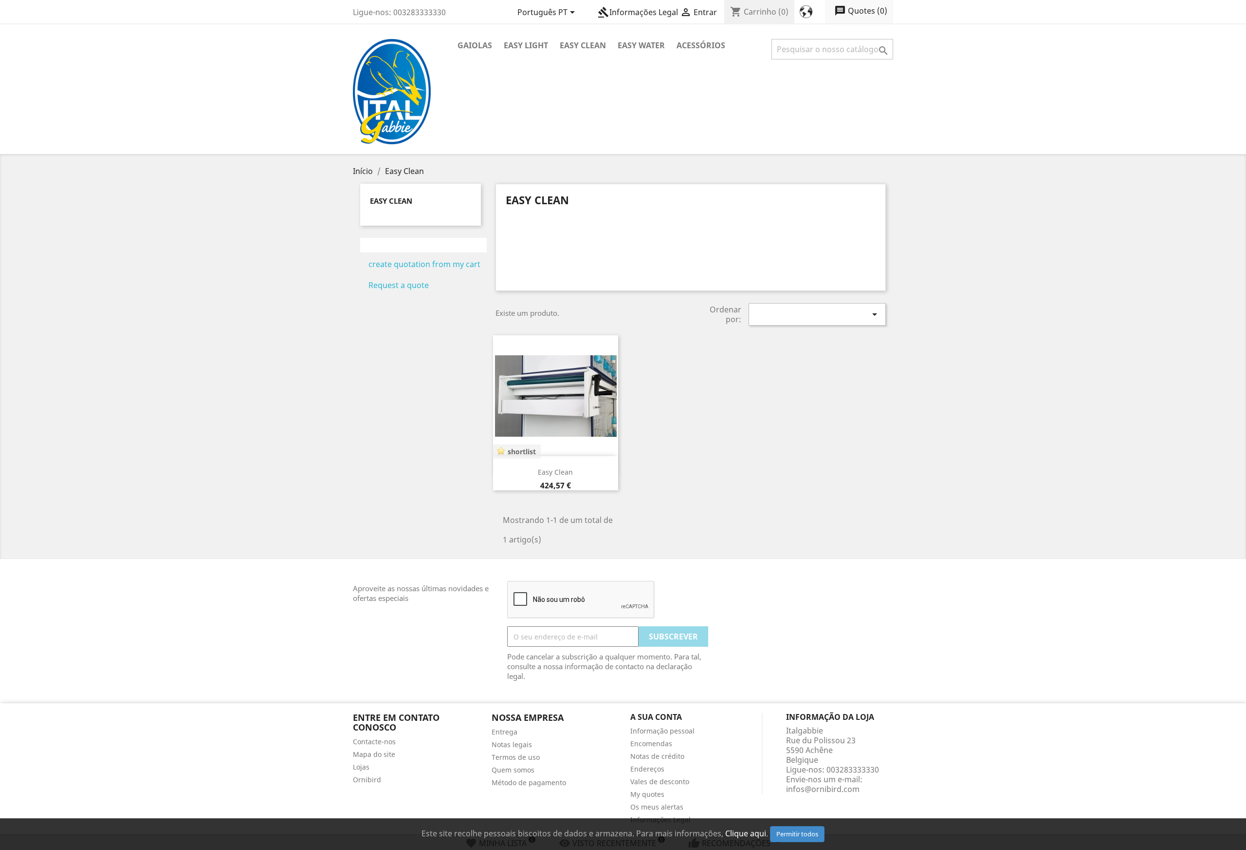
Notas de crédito (657, 756)
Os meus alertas (656, 806)
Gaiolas (475, 45)
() (860, 11)
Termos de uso (516, 757)
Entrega (504, 731)
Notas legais (512, 744)
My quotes (647, 794)
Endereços (647, 768)
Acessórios (701, 45)
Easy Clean (583, 45)
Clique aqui (745, 833)
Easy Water (641, 45)
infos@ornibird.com (823, 789)
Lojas (361, 767)
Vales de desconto (659, 781)
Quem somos (513, 769)
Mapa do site (374, 754)
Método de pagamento (529, 782)
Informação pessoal (662, 730)
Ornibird (367, 779)
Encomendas (651, 743)
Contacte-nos (374, 741)
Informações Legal (638, 12)
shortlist (522, 451)
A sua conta (656, 717)
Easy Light (526, 45)
